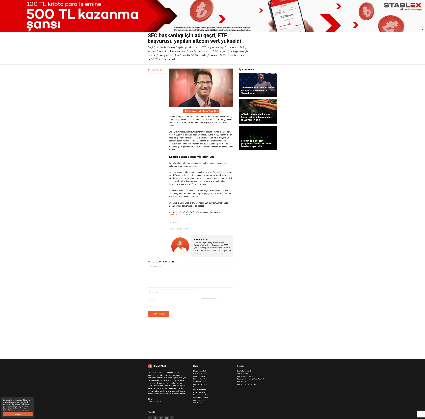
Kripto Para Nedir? (244, 371)
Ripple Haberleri (199, 376)
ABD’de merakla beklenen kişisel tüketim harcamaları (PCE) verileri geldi (256, 117)
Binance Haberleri (200, 379)
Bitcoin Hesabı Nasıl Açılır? (247, 384)
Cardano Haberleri (200, 381)
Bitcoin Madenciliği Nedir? (247, 376)
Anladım (18, 414)
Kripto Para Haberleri (179, 229)
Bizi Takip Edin (201, 111)
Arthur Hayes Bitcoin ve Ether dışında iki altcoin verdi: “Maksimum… (257, 90)
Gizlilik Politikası (154, 402)
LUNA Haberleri (199, 392)
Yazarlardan (197, 403)
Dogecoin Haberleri (200, 384)
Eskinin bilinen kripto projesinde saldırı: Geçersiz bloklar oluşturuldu (256, 143)
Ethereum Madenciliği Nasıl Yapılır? (250, 379)
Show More (198, 253)
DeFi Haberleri (198, 400)
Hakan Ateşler (201, 239)
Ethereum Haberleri (200, 374)
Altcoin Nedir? (242, 374)
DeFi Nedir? (241, 381)
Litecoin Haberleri (199, 387)
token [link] (198, 132)
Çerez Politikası (20, 408)
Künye (150, 399)
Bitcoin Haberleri (199, 371)
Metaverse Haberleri (200, 397)
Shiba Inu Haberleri (200, 395)
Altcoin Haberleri (199, 389)
